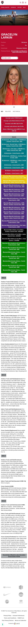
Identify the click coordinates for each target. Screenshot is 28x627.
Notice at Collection (20, 620)
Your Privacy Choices (8, 620)
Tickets (15, 2)
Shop (18, 2)
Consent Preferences (18, 615)
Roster (20, 7)
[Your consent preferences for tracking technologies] (2, 624)
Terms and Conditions (10, 618)
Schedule (13, 7)
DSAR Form (21, 618)
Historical (16, 111)
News (24, 7)
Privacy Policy (7, 615)
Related (8, 111)
